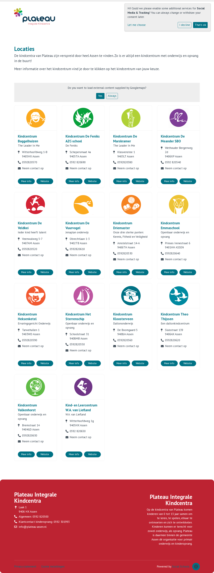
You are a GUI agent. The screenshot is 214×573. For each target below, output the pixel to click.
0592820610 (77, 249)
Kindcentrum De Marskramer (125, 138)
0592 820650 (78, 431)
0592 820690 (78, 162)
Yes (100, 96)
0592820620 (172, 340)
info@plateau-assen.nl (32, 527)
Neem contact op (33, 168)
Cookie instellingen (53, 566)
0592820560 (124, 340)
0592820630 (29, 435)
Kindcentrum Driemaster (122, 225)
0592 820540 (173, 162)
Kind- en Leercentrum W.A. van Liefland (81, 407)
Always (112, 96)
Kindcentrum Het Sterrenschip (78, 316)
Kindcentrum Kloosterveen (123, 316)
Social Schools (180, 566)
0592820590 (29, 340)
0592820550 (77, 344)
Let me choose (137, 25)
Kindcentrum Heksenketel (27, 316)
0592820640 (172, 253)
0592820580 (124, 162)
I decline (184, 25)
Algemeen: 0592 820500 (33, 516)
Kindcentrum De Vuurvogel (77, 225)
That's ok (200, 25)
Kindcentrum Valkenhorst (27, 407)
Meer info (26, 181)
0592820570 (29, 162)
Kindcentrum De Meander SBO (173, 138)
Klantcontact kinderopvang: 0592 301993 (44, 522)
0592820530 (124, 253)
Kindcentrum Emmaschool (170, 225)
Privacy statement (25, 566)
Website (44, 181)
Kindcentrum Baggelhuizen (28, 138)
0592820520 (29, 249)
